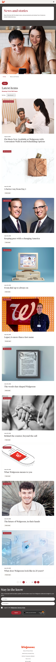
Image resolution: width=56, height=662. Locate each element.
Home (4, 76)
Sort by (3, 95)
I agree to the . (14, 607)
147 (32, 582)
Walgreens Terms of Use (18, 607)
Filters (4, 83)
